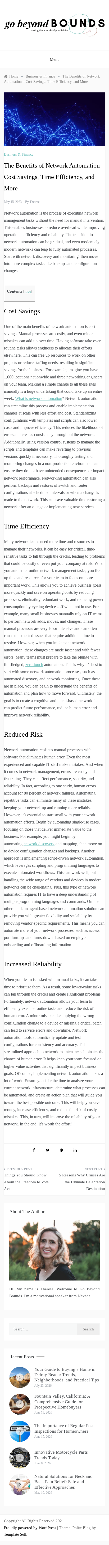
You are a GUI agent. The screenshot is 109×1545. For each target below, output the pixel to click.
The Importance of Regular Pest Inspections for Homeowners (64, 1428)
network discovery (39, 844)
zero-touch (34, 664)
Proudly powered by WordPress (30, 1528)
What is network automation (38, 398)
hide (28, 291)
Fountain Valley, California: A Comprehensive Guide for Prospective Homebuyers (62, 1402)
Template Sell (15, 1534)
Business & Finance (18, 154)
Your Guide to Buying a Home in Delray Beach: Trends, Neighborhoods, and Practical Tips (66, 1375)
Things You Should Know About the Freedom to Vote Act (26, 1182)
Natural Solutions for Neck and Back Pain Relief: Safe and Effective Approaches (63, 1482)
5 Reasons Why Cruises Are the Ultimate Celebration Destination (82, 1182)
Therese (34, 202)
